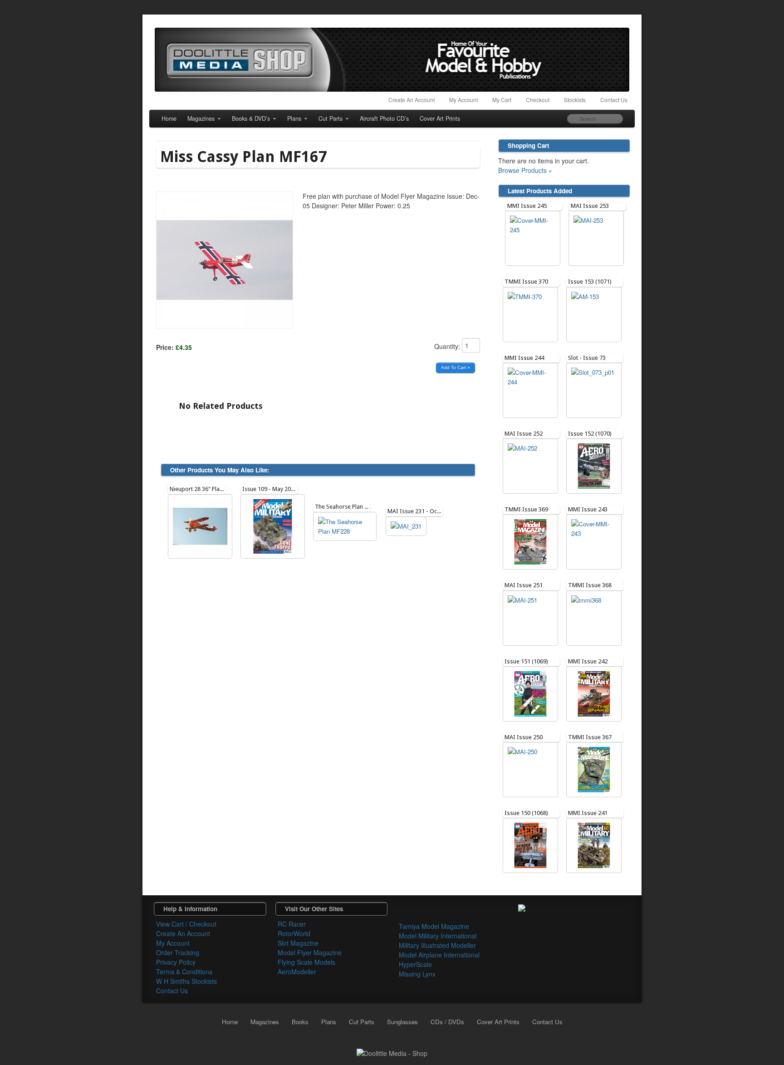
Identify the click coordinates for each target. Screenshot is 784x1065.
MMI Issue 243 (588, 509)
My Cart (501, 99)
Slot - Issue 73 (587, 357)
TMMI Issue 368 (590, 585)
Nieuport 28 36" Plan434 (201, 489)
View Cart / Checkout (186, 923)
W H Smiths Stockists (186, 981)
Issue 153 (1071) (590, 281)
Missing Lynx (417, 973)
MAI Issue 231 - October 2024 (426, 511)
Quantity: (448, 346)
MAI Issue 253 (590, 205)
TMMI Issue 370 (526, 281)
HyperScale (415, 964)
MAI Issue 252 (524, 433)
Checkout (537, 99)
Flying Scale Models (306, 962)
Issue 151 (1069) (526, 661)
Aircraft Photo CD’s (384, 118)
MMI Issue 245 (527, 205)
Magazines (201, 118)
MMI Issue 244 (524, 357)
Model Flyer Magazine (310, 952)
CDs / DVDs (447, 1021)
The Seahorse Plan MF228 (348, 506)
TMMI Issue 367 (590, 737)
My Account (463, 99)
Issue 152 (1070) (590, 433)
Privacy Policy (176, 962)
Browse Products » (525, 170)
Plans (294, 118)
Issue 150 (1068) (526, 813)
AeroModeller (297, 971)
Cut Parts (330, 118)
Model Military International (437, 935)
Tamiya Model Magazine (434, 926)
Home (169, 118)
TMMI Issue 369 (526, 509)
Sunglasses (402, 1021)
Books (300, 1021)
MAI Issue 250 (524, 737)
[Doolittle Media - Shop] (392, 1052)
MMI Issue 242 (588, 661)
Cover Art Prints (440, 118)
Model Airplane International (439, 954)
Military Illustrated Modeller (437, 945)
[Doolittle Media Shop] (392, 59)
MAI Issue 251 (524, 585)
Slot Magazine (298, 942)
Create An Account (411, 99)
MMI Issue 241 (588, 813)
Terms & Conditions (184, 971)
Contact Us (613, 99)
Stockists (575, 99)
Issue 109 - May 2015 (269, 489)
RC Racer (292, 923)
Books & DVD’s (251, 118)
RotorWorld (294, 933)
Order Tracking (177, 952)
